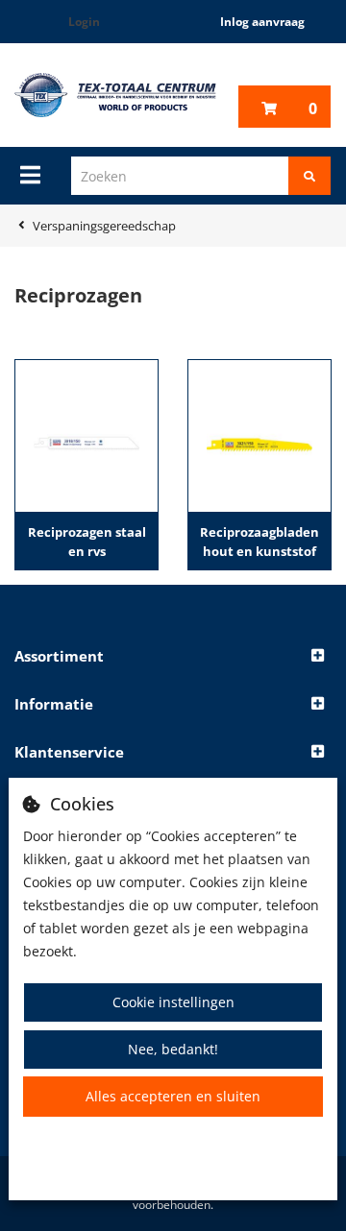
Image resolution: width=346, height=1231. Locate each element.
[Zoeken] (309, 176)
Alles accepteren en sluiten (173, 1096)
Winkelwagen (313, 108)
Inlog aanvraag (262, 21)
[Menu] (30, 174)
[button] (173, 657)
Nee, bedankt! (173, 1049)
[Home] (115, 95)
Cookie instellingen (173, 1002)
